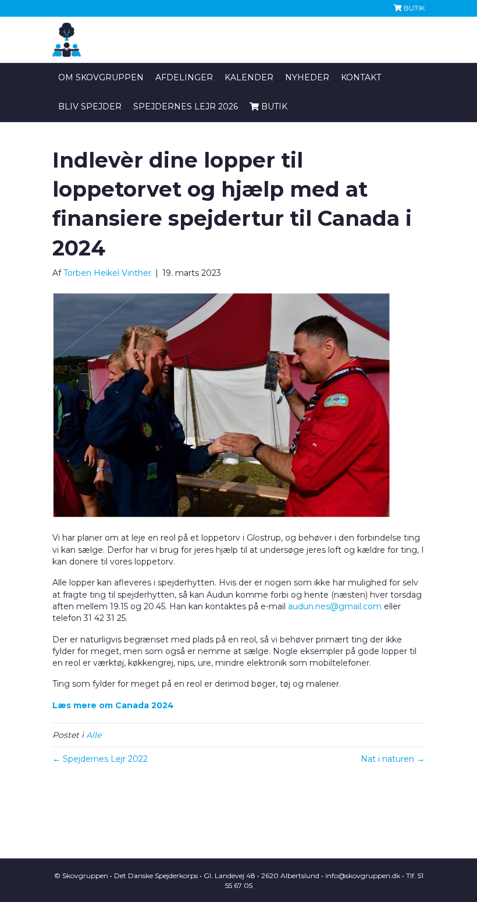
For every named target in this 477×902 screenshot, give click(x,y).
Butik (413, 7)
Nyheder (307, 77)
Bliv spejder (90, 106)
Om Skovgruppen (101, 77)
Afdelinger (184, 77)
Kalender (249, 77)
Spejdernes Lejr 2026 (185, 106)
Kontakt (361, 77)
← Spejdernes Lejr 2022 (100, 759)
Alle (93, 735)
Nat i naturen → (393, 759)
